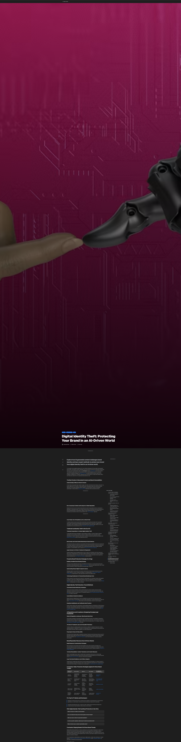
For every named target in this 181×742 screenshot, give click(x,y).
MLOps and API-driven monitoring (91, 547)
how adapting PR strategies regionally (73, 622)
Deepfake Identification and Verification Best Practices (114, 530)
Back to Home (66, 1)
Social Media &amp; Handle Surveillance (114, 528)
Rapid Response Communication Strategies (114, 546)
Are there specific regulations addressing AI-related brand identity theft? (81, 720)
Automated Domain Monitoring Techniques (114, 526)
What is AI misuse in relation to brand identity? (76, 711)
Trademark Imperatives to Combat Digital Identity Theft (114, 506)
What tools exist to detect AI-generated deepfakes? (77, 717)
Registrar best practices (71, 537)
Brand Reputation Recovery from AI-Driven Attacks (113, 543)
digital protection (83, 473)
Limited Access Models (99, 689)
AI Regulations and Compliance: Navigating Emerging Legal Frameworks (113, 533)
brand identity (92, 470)
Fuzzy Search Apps (99, 678)
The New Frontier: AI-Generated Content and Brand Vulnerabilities (113, 493)
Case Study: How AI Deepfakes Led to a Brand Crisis (114, 500)
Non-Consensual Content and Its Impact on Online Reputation (114, 497)
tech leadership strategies (80, 556)
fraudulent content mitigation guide (88, 525)
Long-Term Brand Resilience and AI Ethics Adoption (114, 551)
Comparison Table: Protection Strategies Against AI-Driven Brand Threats (113, 554)
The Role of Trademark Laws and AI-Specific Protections (114, 539)
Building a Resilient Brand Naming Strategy (114, 516)
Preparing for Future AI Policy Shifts (114, 541)
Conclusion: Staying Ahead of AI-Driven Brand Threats (113, 561)
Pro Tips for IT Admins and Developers (112, 557)
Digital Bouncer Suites (99, 684)
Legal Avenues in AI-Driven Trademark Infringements (114, 511)
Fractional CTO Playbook (80, 636)
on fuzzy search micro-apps (74, 600)
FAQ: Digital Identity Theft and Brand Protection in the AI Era (113, 559)
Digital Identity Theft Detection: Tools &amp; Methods (113, 523)
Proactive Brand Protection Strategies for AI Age (112, 513)
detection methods (82, 488)
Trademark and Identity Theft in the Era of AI (113, 503)
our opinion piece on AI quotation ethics (96, 663)
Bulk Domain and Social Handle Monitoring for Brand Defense (114, 508)
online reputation (91, 511)
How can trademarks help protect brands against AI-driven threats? (80, 714)
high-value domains (85, 565)
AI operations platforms (97, 738)
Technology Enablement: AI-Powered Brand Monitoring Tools (114, 520)
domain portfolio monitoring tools (85, 738)
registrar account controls (74, 656)
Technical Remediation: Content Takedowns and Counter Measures (113, 548)
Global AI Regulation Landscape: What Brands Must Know (114, 536)
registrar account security (74, 738)
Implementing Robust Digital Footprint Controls (114, 518)
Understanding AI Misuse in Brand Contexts (114, 495)
